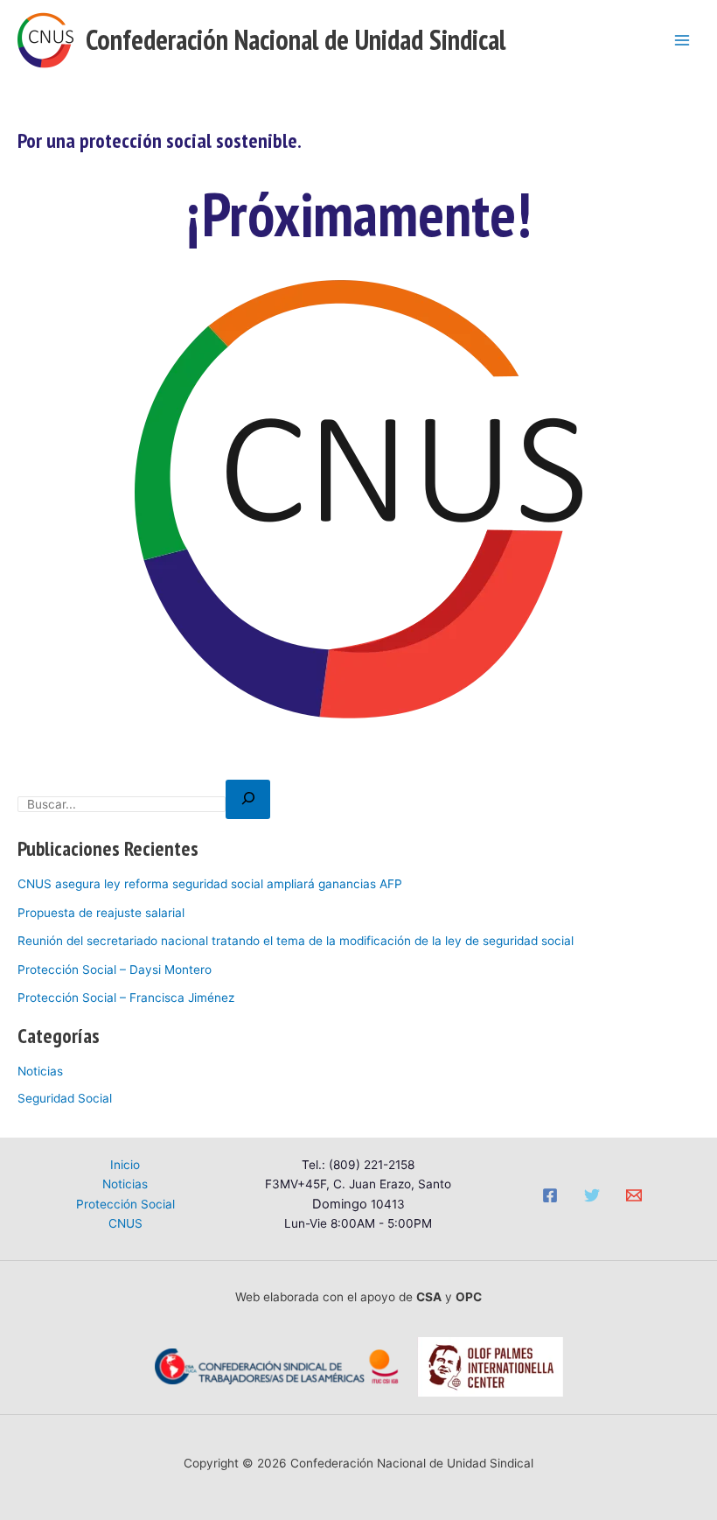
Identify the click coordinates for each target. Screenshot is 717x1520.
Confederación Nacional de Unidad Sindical (295, 40)
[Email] (634, 1195)
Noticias (40, 1071)
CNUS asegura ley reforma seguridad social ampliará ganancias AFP (209, 884)
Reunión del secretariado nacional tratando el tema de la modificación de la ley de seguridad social (295, 941)
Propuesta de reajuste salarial (100, 913)
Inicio (125, 1165)
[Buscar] (248, 800)
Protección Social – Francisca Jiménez (125, 998)
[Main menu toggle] (682, 40)
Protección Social (125, 1204)
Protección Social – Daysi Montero (114, 970)
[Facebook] (550, 1195)
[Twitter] (592, 1195)
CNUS (125, 1223)
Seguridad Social (64, 1098)
